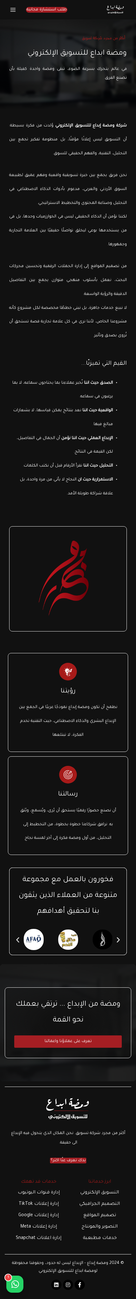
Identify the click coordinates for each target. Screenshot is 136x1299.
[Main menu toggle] (13, 9)
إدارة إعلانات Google (38, 1215)
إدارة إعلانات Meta (38, 1226)
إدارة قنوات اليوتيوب (39, 1192)
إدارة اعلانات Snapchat (38, 1238)
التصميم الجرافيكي (99, 1204)
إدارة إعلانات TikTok (39, 1204)
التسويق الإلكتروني (99, 1192)
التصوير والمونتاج (100, 1226)
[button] (46, 10)
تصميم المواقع (99, 1215)
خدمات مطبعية (100, 1238)
